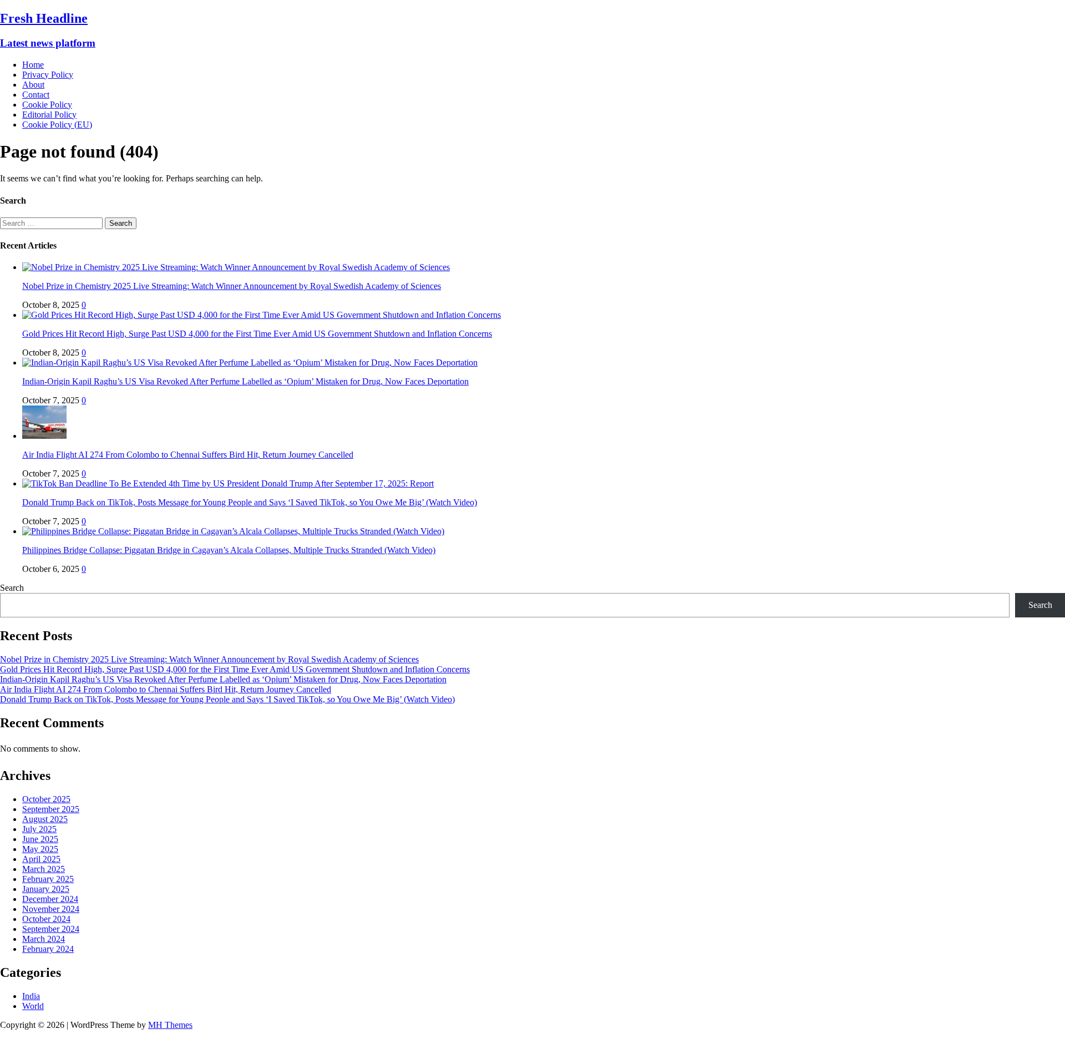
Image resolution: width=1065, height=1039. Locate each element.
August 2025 (45, 819)
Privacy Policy (47, 74)
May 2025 (40, 849)
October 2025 (46, 799)
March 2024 (43, 939)
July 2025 (39, 829)
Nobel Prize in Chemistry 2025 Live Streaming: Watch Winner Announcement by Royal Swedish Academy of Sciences (231, 286)
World (33, 1006)
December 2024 (50, 899)
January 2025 (45, 889)
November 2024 (50, 909)
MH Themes (170, 1025)
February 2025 (48, 879)
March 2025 (43, 869)
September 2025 (50, 809)
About (33, 84)
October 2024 (46, 919)
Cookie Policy (47, 104)
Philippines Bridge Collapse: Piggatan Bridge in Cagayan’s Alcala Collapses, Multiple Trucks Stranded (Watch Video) (228, 550)
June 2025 (40, 839)
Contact (35, 94)
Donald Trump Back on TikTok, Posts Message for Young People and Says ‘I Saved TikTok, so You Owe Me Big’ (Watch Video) (249, 502)
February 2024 (48, 949)
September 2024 (50, 929)
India (31, 996)
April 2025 (41, 859)
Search (12, 587)
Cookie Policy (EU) (57, 124)
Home (33, 64)
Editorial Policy (49, 114)
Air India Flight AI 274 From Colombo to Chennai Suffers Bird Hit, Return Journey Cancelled (187, 454)
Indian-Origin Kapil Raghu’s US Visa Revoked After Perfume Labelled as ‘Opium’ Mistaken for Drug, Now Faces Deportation (245, 381)
